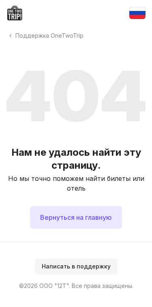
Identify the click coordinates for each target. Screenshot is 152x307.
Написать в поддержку (76, 266)
